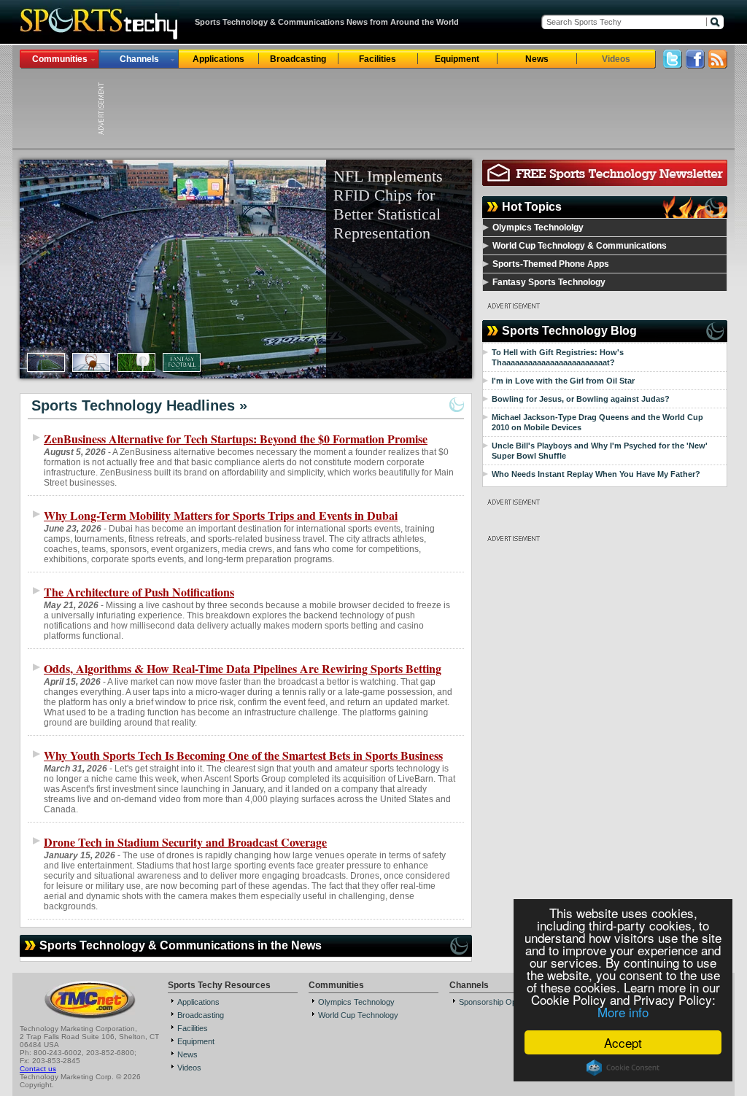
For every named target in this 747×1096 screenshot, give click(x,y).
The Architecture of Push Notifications (139, 591)
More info (623, 1012)
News (537, 59)
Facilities (377, 59)
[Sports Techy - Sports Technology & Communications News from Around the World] (99, 40)
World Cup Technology (358, 1015)
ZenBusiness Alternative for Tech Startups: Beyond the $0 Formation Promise (235, 438)
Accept (623, 1042)
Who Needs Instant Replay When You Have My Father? (596, 474)
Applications (218, 59)
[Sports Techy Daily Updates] (717, 64)
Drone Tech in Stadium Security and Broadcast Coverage (185, 841)
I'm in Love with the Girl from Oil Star (563, 380)
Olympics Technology (356, 1002)
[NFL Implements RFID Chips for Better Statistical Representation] (246, 269)
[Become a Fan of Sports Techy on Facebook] (695, 64)
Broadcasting (298, 59)
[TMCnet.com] (90, 1017)
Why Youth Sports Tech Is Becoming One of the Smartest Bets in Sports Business (243, 755)
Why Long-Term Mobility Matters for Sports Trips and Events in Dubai (221, 515)
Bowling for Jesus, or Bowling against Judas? (581, 399)
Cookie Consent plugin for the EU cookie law (623, 1068)
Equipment (457, 59)
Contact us (38, 1069)
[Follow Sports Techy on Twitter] (672, 64)
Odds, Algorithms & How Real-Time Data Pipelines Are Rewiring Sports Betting (242, 668)
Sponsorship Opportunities (506, 1002)
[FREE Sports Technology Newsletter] (604, 182)
